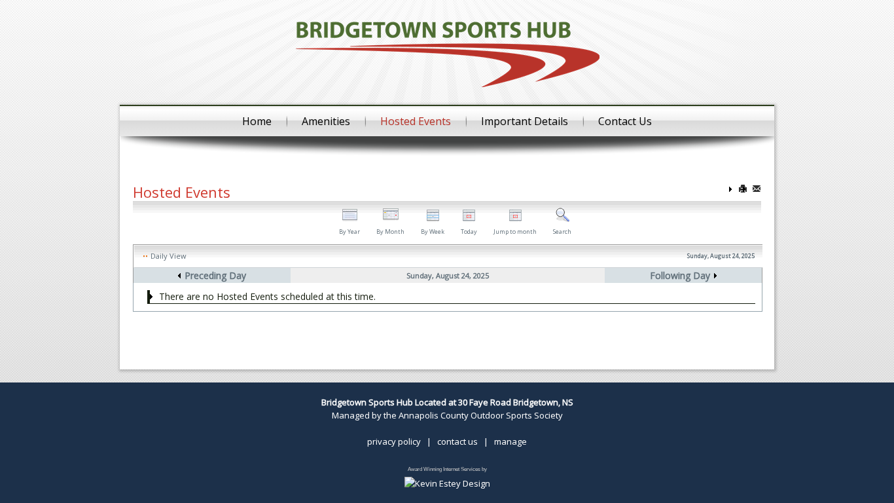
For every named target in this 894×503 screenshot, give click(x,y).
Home (257, 121)
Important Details (524, 121)
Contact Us (625, 121)
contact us (457, 441)
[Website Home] (447, 52)
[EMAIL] (756, 189)
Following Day (680, 275)
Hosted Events (415, 121)
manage (510, 441)
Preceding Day (215, 275)
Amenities (326, 121)
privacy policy (394, 441)
